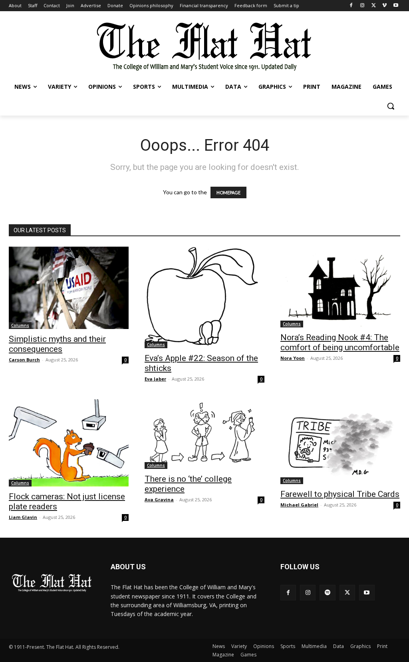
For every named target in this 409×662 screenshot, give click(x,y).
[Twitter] (373, 5)
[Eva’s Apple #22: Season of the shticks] (204, 297)
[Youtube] (395, 5)
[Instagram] (362, 5)
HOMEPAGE (228, 192)
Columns (20, 325)
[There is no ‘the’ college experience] (204, 434)
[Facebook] (351, 5)
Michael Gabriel (299, 505)
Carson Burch (24, 360)
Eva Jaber (155, 379)
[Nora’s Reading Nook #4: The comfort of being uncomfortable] (340, 287)
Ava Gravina (159, 499)
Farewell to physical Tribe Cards (339, 494)
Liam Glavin (23, 517)
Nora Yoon (292, 358)
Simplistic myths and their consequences (57, 344)
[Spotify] (327, 592)
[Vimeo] (384, 5)
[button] (390, 106)
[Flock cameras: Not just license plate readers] (69, 443)
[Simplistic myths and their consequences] (69, 288)
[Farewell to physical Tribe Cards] (340, 442)
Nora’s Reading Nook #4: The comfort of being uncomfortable (339, 342)
